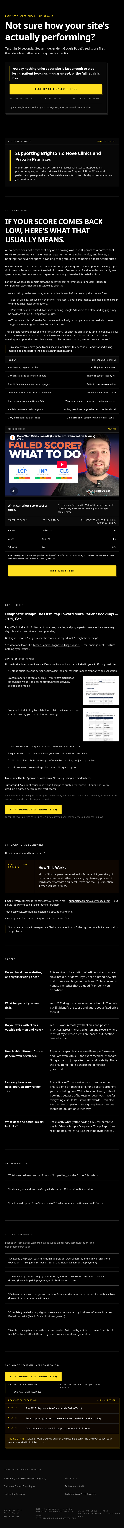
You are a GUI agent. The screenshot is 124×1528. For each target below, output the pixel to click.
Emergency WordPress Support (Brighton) (25, 1478)
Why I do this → (13, 1517)
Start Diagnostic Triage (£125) (33, 809)
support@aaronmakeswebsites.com (89, 901)
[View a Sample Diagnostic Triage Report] (56, 645)
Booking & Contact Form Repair (19, 1486)
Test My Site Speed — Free (56, 89)
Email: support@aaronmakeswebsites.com (56, 1517)
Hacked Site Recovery (14, 1494)
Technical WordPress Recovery (80, 1494)
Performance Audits (75, 1486)
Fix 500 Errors (72, 1478)
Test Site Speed (62, 570)
